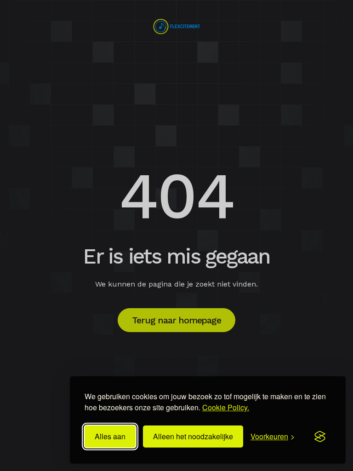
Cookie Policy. (225, 407)
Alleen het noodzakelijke (193, 436)
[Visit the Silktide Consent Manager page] (320, 436)
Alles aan (110, 436)
